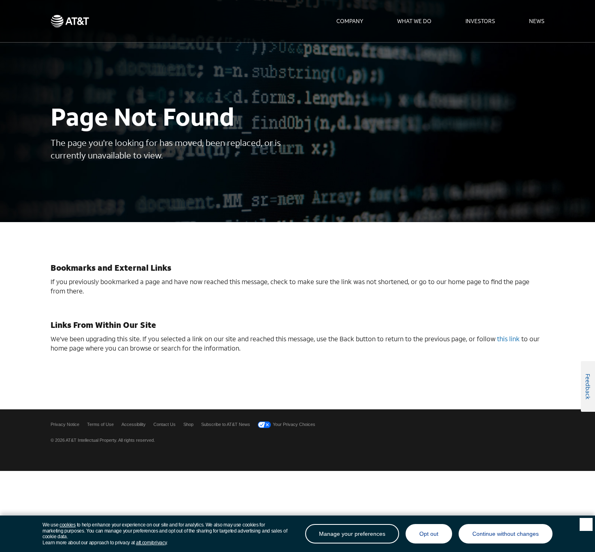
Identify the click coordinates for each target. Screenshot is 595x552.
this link (508, 338)
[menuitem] (349, 21)
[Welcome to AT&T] (70, 21)
